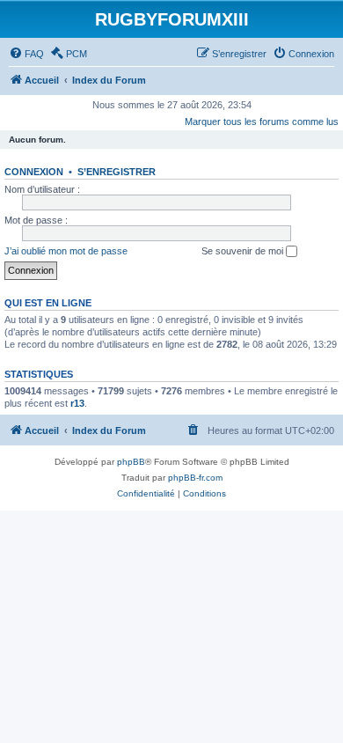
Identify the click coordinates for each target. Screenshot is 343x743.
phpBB (131, 462)
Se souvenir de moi (243, 251)
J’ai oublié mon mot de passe (66, 251)
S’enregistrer (116, 171)
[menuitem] (26, 53)
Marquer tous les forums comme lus (262, 121)
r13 (77, 403)
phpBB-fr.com (195, 477)
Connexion (33, 171)
